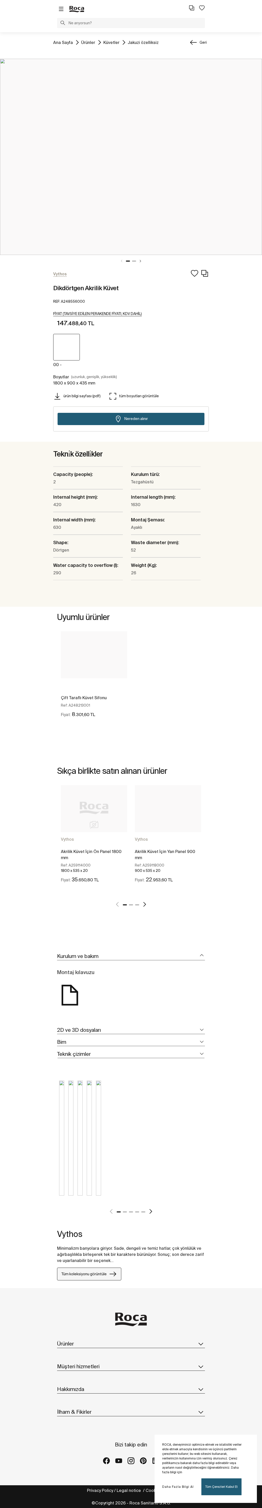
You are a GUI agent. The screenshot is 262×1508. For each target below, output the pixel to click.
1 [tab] (128, 261)
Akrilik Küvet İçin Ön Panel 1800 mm (91, 854)
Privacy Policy (100, 1490)
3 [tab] (137, 904)
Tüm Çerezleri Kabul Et (221, 1486)
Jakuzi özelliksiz (143, 42)
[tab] (131, 956)
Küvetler (111, 42)
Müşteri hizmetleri (78, 1366)
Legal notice (129, 1490)
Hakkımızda (70, 1389)
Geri (203, 42)
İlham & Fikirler (74, 1412)
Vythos (67, 839)
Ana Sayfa (63, 42)
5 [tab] (143, 1211)
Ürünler (88, 42)
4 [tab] (137, 1211)
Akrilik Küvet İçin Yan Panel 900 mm (165, 854)
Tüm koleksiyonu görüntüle (84, 1274)
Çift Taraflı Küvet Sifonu (84, 697)
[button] (63, 23)
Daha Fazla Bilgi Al (178, 1486)
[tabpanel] (131, 157)
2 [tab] (134, 261)
